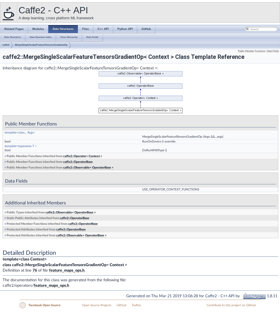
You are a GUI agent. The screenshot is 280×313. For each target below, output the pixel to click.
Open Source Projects (96, 305)
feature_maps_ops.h (66, 271)
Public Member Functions (251, 51)
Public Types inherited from (51, 212)
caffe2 (5, 45)
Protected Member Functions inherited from (52, 223)
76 (35, 271)
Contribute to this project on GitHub (231, 305)
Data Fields (273, 51)
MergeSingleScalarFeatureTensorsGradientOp (41, 45)
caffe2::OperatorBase (78, 162)
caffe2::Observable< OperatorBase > (88, 167)
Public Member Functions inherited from (54, 156)
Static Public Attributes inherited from (47, 218)
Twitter (136, 305)
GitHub (121, 305)
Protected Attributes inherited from (46, 229)
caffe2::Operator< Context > (82, 156)
